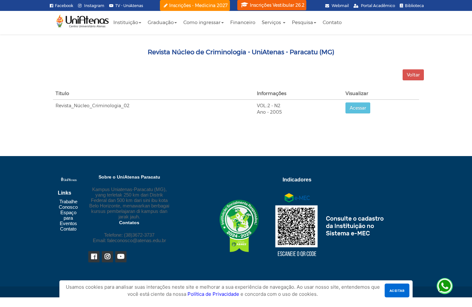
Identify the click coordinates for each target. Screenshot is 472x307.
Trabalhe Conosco (68, 204)
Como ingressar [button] (202, 22)
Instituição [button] (125, 22)
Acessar (358, 108)
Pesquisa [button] (302, 22)
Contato (332, 22)
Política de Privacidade (213, 294)
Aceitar (397, 291)
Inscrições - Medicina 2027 (198, 5)
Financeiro (242, 22)
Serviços (272, 22)
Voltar (413, 75)
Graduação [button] (161, 22)
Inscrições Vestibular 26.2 (277, 5)
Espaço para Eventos (68, 218)
